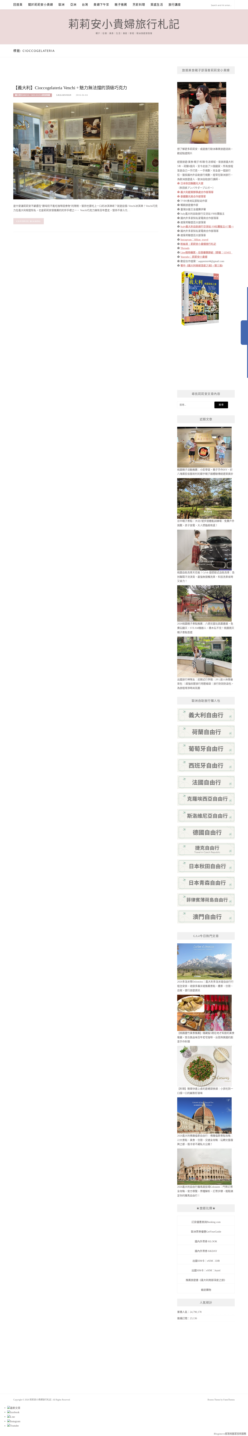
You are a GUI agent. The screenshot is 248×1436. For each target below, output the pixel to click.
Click (244, 332)
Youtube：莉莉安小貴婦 (193, 257)
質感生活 (157, 4)
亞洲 (73, 4)
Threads (184, 248)
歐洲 (61, 4)
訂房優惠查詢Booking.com (206, 1222)
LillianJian (63, 95)
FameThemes (229, 1399)
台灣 (85, 4)
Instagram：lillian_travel (194, 239)
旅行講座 (174, 4)
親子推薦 (121, 4)
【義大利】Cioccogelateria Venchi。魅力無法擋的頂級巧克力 (70, 87)
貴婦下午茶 (101, 4)
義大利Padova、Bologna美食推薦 (32, 95)
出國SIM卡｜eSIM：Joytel (206, 1270)
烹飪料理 (139, 4)
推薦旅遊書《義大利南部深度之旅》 (206, 1280)
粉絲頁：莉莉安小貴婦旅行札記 (198, 244)
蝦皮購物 (206, 1290)
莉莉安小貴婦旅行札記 (124, 24)
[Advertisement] (79, 74)
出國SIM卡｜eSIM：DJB (206, 1261)
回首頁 (18, 4)
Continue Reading (28, 221)
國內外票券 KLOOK (206, 1241)
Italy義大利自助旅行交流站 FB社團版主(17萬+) (206, 226)
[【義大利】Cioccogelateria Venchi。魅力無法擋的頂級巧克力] (85, 150)
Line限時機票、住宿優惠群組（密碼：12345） (206, 252)
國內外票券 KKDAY (206, 1251)
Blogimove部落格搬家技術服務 (230, 1433)
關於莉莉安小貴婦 (40, 4)
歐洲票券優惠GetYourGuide (206, 1231)
